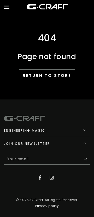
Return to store (47, 75)
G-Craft (37, 200)
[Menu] (7, 6)
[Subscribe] (87, 159)
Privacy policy (47, 206)
